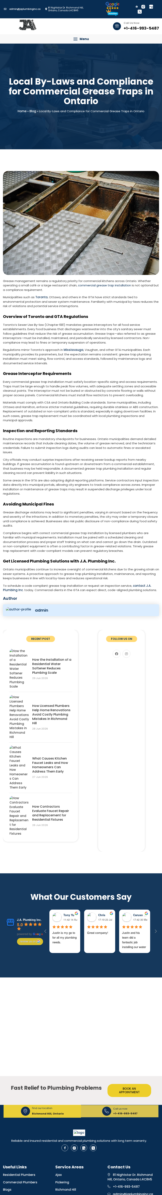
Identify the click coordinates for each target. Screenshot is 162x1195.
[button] (81, 39)
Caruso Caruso (143, 915)
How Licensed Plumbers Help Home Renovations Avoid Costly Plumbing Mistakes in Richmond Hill (51, 714)
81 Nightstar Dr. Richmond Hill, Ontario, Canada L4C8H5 (130, 1177)
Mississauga (73, 350)
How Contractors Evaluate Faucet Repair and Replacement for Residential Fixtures (50, 813)
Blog (32, 111)
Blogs (7, 1190)
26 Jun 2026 (40, 825)
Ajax (58, 1175)
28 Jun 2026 (40, 729)
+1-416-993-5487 (125, 1113)
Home (22, 111)
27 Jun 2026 (40, 777)
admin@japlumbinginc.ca (24, 9)
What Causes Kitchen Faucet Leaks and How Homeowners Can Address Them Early (50, 765)
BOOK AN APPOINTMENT (129, 1090)
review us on (28, 941)
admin (41, 610)
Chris (101, 915)
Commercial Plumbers (20, 1182)
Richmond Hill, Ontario (48, 1114)
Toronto (41, 297)
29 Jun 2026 (40, 678)
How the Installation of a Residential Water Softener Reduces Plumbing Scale (51, 666)
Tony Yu (68, 915)
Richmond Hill (65, 1190)
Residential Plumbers (19, 1175)
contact (139, 586)
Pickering (62, 1182)
